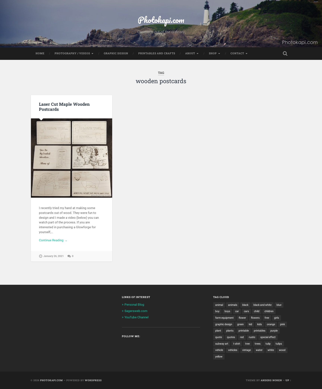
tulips (279, 343)
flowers (255, 317)
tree (247, 343)
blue (279, 304)
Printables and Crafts (156, 53)
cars (246, 311)
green (240, 324)
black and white (262, 304)
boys (227, 311)
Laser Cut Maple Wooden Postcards (64, 106)
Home (40, 53)
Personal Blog (134, 304)
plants (229, 330)
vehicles (232, 350)
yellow (218, 356)
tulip (268, 343)
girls (276, 317)
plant (218, 330)
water (259, 350)
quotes (231, 337)
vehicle (219, 350)
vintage (246, 350)
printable (244, 330)
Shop (213, 53)
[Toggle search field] (285, 53)
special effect (268, 337)
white (271, 350)
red (242, 337)
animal (219, 304)
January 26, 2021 (53, 256)
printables (259, 330)
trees (258, 343)
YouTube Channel (136, 317)
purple (274, 330)
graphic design (223, 324)
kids (259, 324)
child (256, 311)
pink (282, 324)
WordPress (93, 380)
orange (271, 324)
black (245, 304)
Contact (237, 53)
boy (217, 311)
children (269, 311)
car (237, 311)
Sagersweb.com (135, 311)
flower (242, 317)
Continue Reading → (53, 240)
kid (250, 324)
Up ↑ (288, 380)
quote (218, 337)
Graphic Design (116, 53)
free (267, 317)
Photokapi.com (161, 19)
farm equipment (224, 317)
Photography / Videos (72, 53)
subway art (221, 343)
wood (282, 350)
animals (232, 304)
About (190, 53)
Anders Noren (271, 380)
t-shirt (236, 343)
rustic (252, 337)
